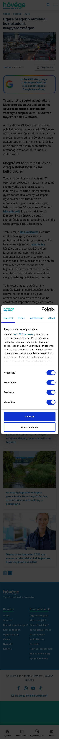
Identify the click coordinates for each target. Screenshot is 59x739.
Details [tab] (21, 318)
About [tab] (51, 318)
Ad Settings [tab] (36, 318)
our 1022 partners (23, 334)
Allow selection (29, 427)
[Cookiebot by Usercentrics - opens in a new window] (42, 309)
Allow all (29, 416)
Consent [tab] (8, 318)
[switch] (50, 382)
